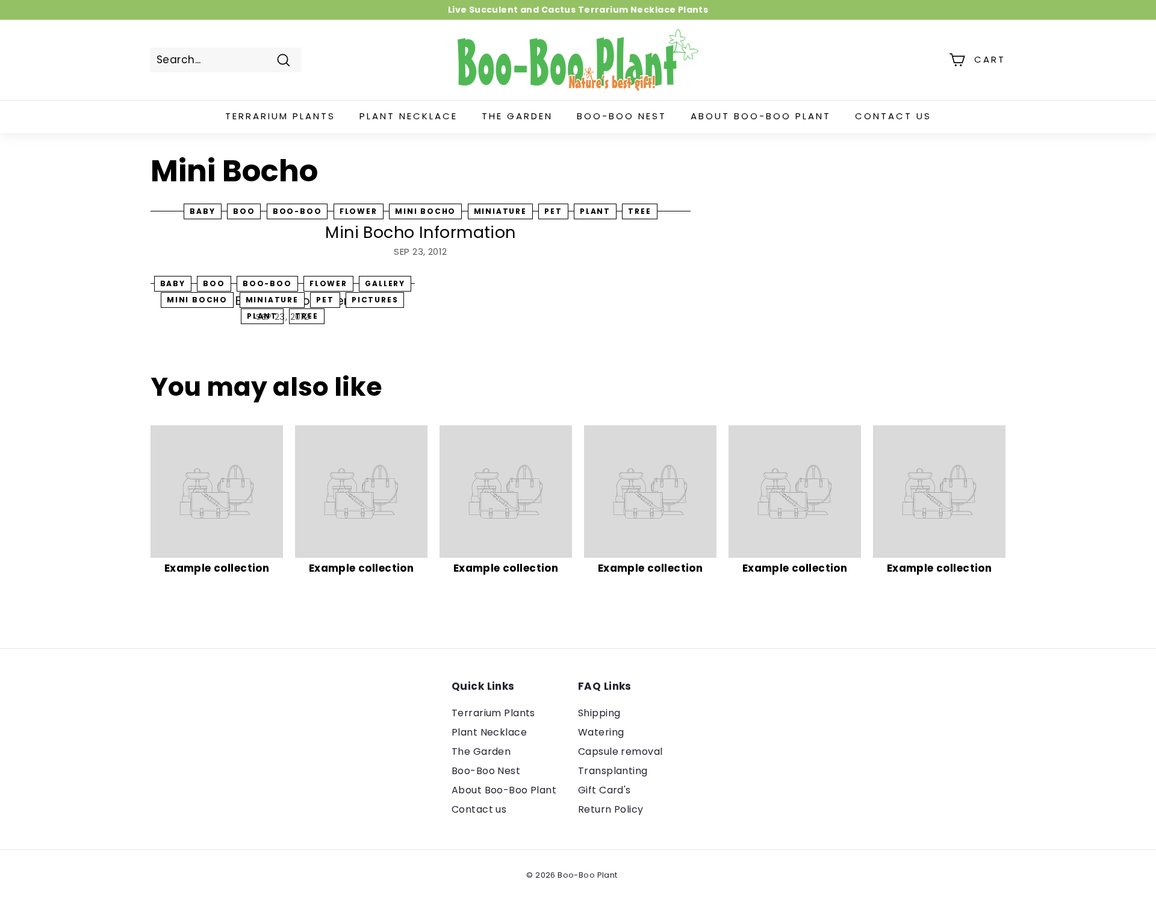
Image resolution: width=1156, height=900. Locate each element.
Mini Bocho (425, 211)
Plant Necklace (408, 116)
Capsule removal (620, 751)
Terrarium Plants (280, 116)
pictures (375, 300)
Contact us (893, 116)
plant (595, 211)
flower (359, 211)
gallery (385, 283)
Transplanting (613, 771)
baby (202, 211)
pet (553, 211)
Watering (601, 732)
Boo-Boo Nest (622, 116)
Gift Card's (604, 790)
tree (639, 211)
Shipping (599, 713)
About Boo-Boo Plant (761, 116)
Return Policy (611, 809)
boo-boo (297, 211)
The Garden (517, 116)
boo (244, 211)
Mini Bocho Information (420, 232)
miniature (500, 211)
